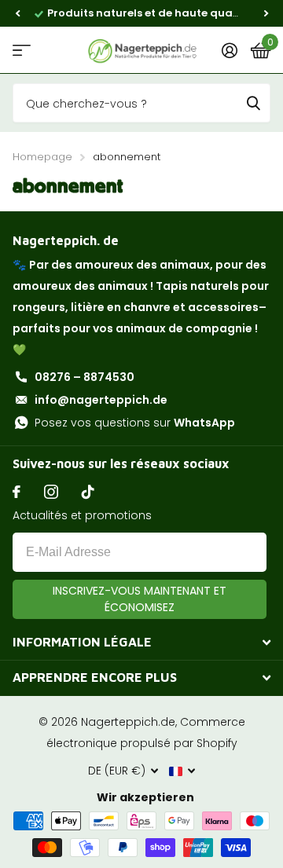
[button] (17, 13)
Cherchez (253, 103)
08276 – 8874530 (84, 377)
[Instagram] (51, 492)
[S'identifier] (229, 50)
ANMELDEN (139, 599)
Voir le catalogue (22, 50)
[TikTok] (88, 492)
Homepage (42, 156)
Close (141, 642)
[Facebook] (16, 491)
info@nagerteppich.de (101, 400)
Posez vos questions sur (135, 422)
